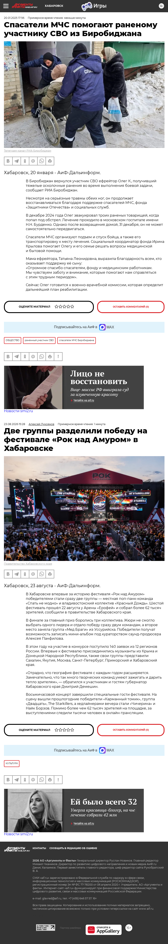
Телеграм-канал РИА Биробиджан (27, 150)
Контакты (39, 848)
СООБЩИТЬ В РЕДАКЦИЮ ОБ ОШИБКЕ (73, 848)
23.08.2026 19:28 (14, 424)
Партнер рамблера (70, 927)
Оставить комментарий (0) (131, 306)
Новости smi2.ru (18, 411)
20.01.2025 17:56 (14, 17)
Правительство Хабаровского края (28, 563)
